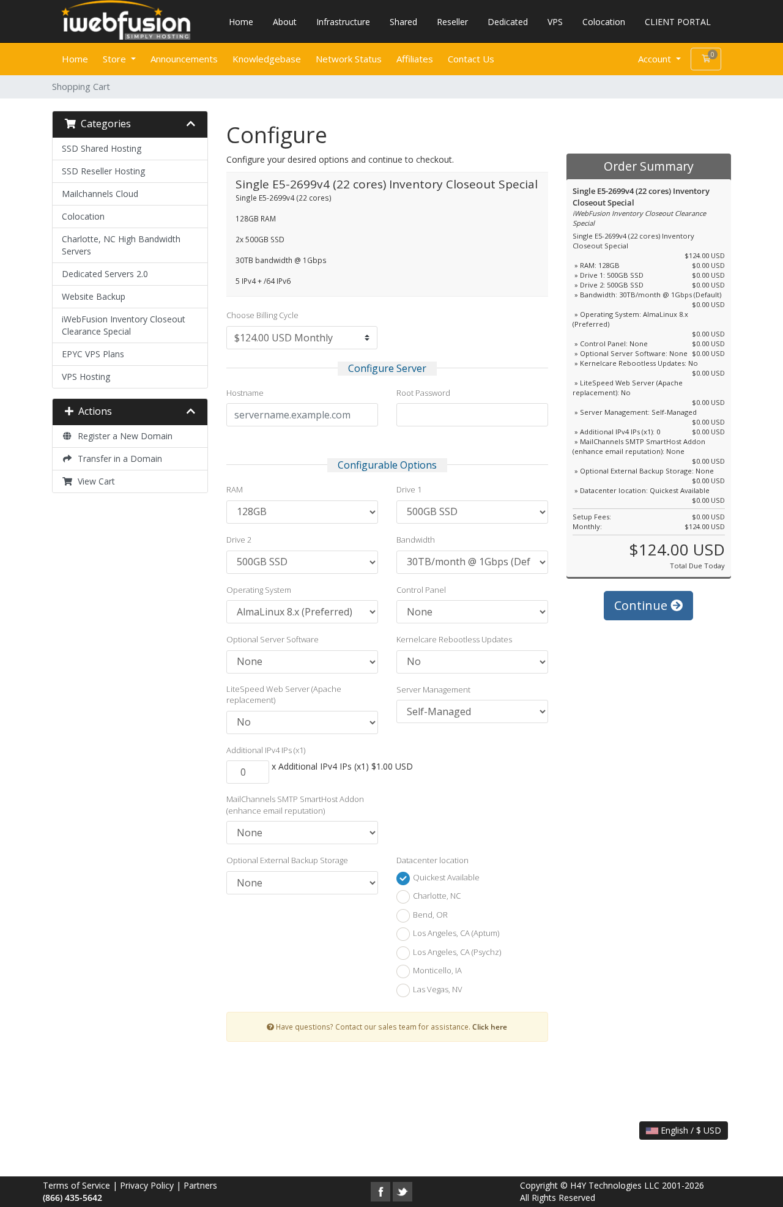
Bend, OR (429, 914)
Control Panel (421, 589)
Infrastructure (343, 22)
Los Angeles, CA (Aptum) (455, 933)
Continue (642, 605)
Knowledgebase (266, 59)
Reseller (452, 22)
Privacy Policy (147, 1185)
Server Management (433, 689)
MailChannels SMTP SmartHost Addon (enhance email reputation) (295, 804)
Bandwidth (415, 539)
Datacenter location (432, 860)
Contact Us (471, 59)
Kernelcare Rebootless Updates (454, 639)
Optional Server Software (272, 639)
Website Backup (93, 296)
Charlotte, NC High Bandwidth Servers (121, 245)
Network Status (349, 59)
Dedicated (508, 22)
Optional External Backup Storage (287, 860)
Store (115, 59)
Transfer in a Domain (117, 458)
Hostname (245, 392)
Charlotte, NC (436, 896)
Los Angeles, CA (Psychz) (456, 951)
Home (241, 22)
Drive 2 (238, 539)
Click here (489, 1026)
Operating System (258, 589)
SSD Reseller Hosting (103, 171)
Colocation (603, 22)
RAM (234, 489)
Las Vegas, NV (436, 989)
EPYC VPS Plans (93, 354)
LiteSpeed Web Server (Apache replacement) (283, 694)
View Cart (94, 481)
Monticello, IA (436, 970)
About (285, 22)
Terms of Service (76, 1185)
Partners (200, 1185)
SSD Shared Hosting (101, 148)
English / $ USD (689, 1130)
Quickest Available (445, 877)
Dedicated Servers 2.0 (105, 274)
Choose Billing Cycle (262, 315)
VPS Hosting (86, 376)
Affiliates (414, 59)
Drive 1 (408, 489)
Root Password (423, 392)
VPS (555, 22)
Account (656, 59)
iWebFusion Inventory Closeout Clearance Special (123, 325)
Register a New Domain (123, 436)
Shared (403, 22)
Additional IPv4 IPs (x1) (265, 750)
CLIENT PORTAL (678, 22)
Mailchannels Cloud (100, 193)
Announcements (184, 59)
